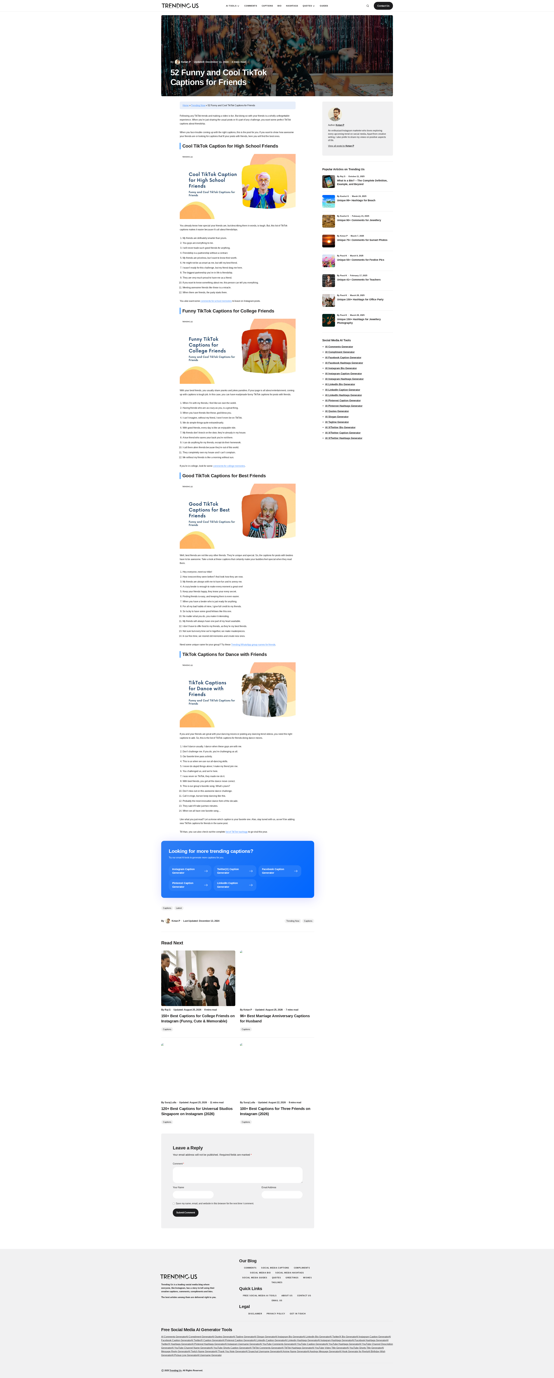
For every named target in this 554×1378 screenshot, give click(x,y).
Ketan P (344, 236)
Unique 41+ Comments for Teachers (359, 279)
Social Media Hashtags (289, 1273)
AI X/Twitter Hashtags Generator (343, 438)
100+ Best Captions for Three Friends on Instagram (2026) (275, 1111)
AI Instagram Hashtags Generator (344, 379)
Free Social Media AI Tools (260, 1296)
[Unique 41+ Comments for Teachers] (328, 280)
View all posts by (341, 146)
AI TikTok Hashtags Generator (296, 1348)
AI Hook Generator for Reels (353, 1351)
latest (179, 908)
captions (167, 908)
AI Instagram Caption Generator (343, 373)
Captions (308, 921)
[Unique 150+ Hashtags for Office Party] (328, 300)
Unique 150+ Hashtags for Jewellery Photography (359, 321)
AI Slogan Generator (337, 416)
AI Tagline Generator (337, 422)
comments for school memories (216, 301)
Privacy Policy (276, 1314)
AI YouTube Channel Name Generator (191, 1348)
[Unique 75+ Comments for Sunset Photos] (328, 241)
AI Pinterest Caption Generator (343, 400)
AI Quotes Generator (337, 411)
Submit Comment (185, 1212)
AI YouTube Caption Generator (310, 1344)
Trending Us (175, 1370)
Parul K (343, 255)
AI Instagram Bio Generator (341, 368)
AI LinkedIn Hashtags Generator (343, 395)
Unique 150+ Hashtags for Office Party (360, 299)
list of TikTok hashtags (237, 832)
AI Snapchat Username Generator (262, 1351)
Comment (178, 1163)
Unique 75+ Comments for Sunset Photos (362, 240)
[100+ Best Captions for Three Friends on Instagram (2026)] (277, 1071)
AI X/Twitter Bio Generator (340, 427)
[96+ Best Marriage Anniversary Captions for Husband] (277, 978)
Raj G (342, 176)
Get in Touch (298, 1314)
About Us (287, 1296)
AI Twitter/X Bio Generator (343, 1336)
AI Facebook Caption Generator (343, 357)
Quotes (276, 1278)
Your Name (178, 1187)
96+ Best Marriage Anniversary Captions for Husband (275, 1018)
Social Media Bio (260, 1273)
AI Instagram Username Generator (242, 1344)
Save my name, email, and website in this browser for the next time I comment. (215, 1203)
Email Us (277, 1300)
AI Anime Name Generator (293, 1351)
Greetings (292, 1278)
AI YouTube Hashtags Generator (342, 1344)
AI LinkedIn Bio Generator (340, 384)
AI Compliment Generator (340, 352)
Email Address (269, 1187)
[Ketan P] (335, 114)
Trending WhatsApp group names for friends (253, 644)
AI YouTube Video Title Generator (329, 1348)
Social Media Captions (275, 1268)
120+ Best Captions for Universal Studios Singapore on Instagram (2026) (197, 1111)
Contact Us (383, 6)
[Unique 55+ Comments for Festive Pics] (328, 260)
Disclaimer (255, 1314)
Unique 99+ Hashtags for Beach (356, 200)
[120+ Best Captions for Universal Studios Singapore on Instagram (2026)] (198, 1071)
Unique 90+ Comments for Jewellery (359, 220)
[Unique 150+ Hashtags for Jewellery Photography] (328, 320)
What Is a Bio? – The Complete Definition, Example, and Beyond (362, 182)
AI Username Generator (209, 1355)
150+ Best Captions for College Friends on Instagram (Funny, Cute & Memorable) (198, 1018)
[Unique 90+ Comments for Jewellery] (328, 221)
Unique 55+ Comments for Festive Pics (360, 259)
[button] (368, 6)
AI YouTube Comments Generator (277, 1344)
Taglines (277, 1282)
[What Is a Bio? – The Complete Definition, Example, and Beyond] (328, 181)
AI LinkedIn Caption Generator (342, 389)
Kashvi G (344, 196)
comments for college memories (229, 466)
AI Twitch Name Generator (201, 1351)
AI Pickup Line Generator (184, 1355)
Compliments (302, 1268)
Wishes (307, 1278)
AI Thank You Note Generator (230, 1351)
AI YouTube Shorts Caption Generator (230, 1348)
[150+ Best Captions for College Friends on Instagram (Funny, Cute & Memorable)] (198, 978)
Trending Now (198, 105)
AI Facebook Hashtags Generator (344, 363)
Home (186, 105)
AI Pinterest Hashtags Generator (344, 406)
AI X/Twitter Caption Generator (343, 432)
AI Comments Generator (339, 346)
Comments (250, 1268)
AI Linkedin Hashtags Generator (301, 1340)
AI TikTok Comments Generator (265, 1348)
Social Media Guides (254, 1278)
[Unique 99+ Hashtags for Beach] (328, 201)
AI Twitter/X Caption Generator (206, 1340)
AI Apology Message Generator (323, 1351)
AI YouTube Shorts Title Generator (364, 1348)
